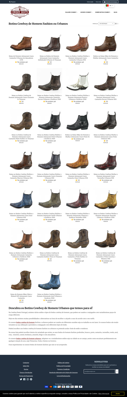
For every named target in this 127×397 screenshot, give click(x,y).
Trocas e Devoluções (26, 372)
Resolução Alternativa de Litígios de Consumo (63, 372)
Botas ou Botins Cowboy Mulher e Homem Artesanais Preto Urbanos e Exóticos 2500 (49, 137)
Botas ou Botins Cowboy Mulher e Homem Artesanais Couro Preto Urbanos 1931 (106, 137)
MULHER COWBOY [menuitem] (70, 12)
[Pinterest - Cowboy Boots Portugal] (31, 379)
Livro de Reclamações (63, 376)
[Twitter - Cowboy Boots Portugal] (21, 379)
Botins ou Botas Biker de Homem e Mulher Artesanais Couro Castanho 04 (105, 58)
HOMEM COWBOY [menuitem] (85, 12)
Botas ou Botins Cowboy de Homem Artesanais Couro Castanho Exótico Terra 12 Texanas (49, 255)
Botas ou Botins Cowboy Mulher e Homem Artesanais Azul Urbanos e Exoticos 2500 (49, 296)
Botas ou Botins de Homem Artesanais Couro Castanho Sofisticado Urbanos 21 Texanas (49, 58)
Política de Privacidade (63, 366)
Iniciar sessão (90, 2)
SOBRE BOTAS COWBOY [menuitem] (102, 12)
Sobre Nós (26, 366)
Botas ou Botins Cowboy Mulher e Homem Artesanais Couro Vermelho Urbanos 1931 (106, 176)
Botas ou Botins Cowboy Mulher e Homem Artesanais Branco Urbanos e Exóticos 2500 (78, 97)
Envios (26, 369)
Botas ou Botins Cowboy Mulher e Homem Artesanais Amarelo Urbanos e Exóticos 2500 (106, 215)
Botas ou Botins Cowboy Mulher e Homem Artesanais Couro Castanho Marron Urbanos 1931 (21, 176)
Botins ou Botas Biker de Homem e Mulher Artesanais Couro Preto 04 (77, 136)
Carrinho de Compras (111, 2)
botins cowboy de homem (25, 322)
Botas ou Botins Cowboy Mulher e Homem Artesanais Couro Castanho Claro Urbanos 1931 (78, 176)
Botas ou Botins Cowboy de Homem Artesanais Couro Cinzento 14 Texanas (21, 97)
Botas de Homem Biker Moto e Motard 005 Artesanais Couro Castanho (21, 296)
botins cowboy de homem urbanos (28, 338)
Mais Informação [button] (103, 393)
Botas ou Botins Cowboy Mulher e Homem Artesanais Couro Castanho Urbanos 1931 (78, 58)
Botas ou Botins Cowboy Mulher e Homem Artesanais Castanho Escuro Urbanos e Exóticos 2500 (49, 97)
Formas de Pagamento (26, 376)
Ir (116, 371)
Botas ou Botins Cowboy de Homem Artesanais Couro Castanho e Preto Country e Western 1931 (105, 256)
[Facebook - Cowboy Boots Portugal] (24, 379)
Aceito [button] (118, 393)
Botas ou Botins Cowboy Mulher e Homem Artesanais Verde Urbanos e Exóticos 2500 (49, 215)
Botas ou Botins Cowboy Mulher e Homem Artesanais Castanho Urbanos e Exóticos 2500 (21, 255)
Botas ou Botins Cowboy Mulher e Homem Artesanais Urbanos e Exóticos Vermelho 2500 (78, 215)
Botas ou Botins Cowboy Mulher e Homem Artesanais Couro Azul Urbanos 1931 (21, 215)
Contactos (26, 363)
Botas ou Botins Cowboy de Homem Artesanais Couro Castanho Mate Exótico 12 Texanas (21, 137)
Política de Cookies (63, 363)
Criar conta (98, 2)
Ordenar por (95, 23)
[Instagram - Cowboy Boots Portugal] (28, 379)
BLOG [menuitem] (115, 12)
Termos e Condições (63, 369)
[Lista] (117, 23)
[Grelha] (115, 23)
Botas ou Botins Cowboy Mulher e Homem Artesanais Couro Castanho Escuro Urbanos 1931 (106, 97)
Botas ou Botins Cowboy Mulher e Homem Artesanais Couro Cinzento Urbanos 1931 (49, 176)
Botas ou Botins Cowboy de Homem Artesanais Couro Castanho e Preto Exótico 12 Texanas (77, 256)
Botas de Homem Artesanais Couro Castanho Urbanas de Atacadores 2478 (21, 58)
